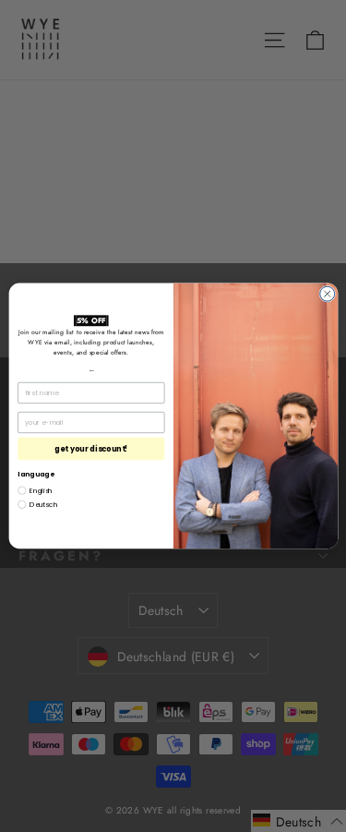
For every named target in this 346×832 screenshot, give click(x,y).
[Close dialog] (326, 293)
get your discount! (91, 448)
